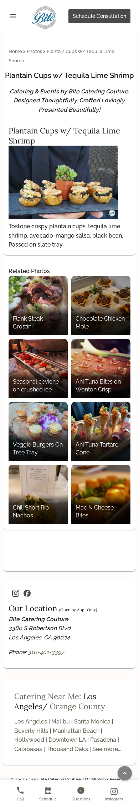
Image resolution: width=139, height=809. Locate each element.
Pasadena (103, 739)
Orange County (77, 706)
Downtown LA (67, 739)
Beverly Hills (31, 730)
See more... (106, 749)
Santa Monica (92, 721)
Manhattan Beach (76, 730)
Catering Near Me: (47, 696)
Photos (35, 51)
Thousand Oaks (67, 749)
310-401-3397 (46, 652)
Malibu (60, 721)
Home (16, 51)
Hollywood (29, 739)
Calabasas (28, 749)
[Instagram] (16, 593)
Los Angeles (30, 721)
